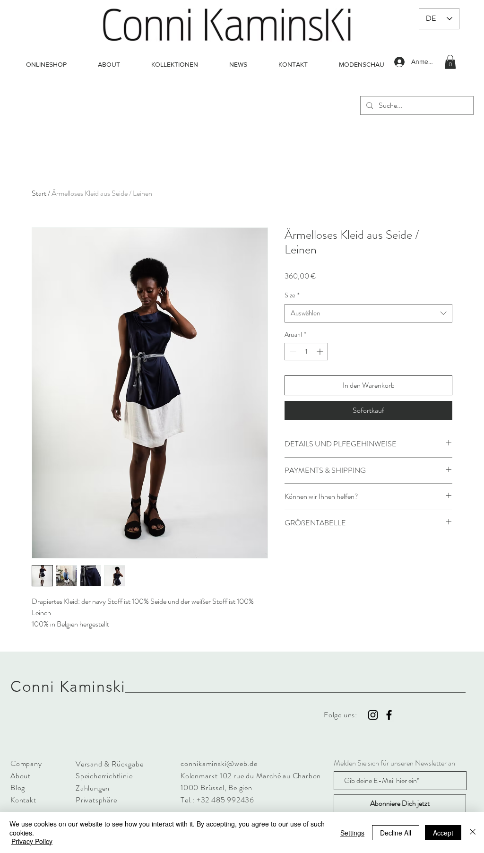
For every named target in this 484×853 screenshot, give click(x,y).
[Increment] (321, 351)
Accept (443, 832)
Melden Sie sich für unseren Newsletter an (394, 763)
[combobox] (368, 313)
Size (292, 295)
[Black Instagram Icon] (373, 715)
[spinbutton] (306, 351)
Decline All (395, 832)
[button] (450, 62)
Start (39, 193)
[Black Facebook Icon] (389, 715)
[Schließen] (472, 832)
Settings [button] (352, 832)
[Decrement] (292, 351)
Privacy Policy (31, 841)
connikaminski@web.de (219, 763)
